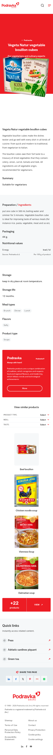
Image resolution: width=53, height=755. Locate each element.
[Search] (42, 5)
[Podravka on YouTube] (31, 747)
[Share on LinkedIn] (9, 679)
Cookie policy (34, 735)
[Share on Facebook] (16, 679)
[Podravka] (10, 7)
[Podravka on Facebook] (26, 747)
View (36, 605)
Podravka (28, 40)
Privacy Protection (36, 730)
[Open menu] (49, 5)
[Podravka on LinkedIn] (22, 747)
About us (32, 721)
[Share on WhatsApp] (44, 679)
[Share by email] (37, 679)
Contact (32, 725)
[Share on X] (23, 679)
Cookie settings (35, 739)
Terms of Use (11, 725)
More (24, 388)
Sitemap (8, 721)
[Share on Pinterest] (30, 679)
